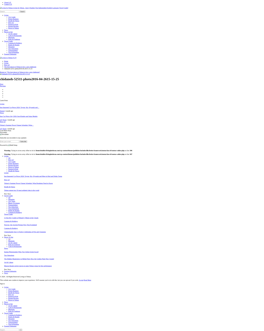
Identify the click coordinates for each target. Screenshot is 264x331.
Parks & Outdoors (14, 39)
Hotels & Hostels (13, 45)
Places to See (8, 32)
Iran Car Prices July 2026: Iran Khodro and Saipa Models (18, 116)
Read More (87, 280)
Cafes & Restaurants (15, 36)
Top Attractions (13, 49)
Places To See (8, 237)
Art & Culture (12, 34)
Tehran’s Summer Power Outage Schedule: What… (17, 125)
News (6, 30)
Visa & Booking (13, 52)
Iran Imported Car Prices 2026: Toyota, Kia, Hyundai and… (19, 107)
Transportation (13, 50)
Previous (3, 86)
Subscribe (23, 141)
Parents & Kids (13, 24)
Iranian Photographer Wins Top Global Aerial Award (21, 252)
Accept (81, 280)
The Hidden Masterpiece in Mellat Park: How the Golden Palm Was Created (29, 259)
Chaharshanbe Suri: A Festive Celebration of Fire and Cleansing (25, 232)
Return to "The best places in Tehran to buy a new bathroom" (20, 72)
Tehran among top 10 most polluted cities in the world (21, 190)
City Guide (11, 17)
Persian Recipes (13, 26)
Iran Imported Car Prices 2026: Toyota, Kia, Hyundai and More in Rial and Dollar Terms (33, 176)
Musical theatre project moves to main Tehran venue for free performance (28, 266)
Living (6, 15)
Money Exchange (14, 203)
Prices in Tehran (13, 28)
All (9, 158)
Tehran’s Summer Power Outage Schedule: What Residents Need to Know (28, 183)
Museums (11, 37)
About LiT (7, 2)
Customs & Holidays (15, 43)
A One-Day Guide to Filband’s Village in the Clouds (21, 218)
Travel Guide (8, 41)
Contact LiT (8, 4)
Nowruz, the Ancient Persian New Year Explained (20, 225)
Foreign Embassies (10, 54)
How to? (11, 23)
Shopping (11, 47)
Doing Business (13, 19)
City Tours (11, 201)
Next (1, 84)
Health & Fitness (13, 21)
